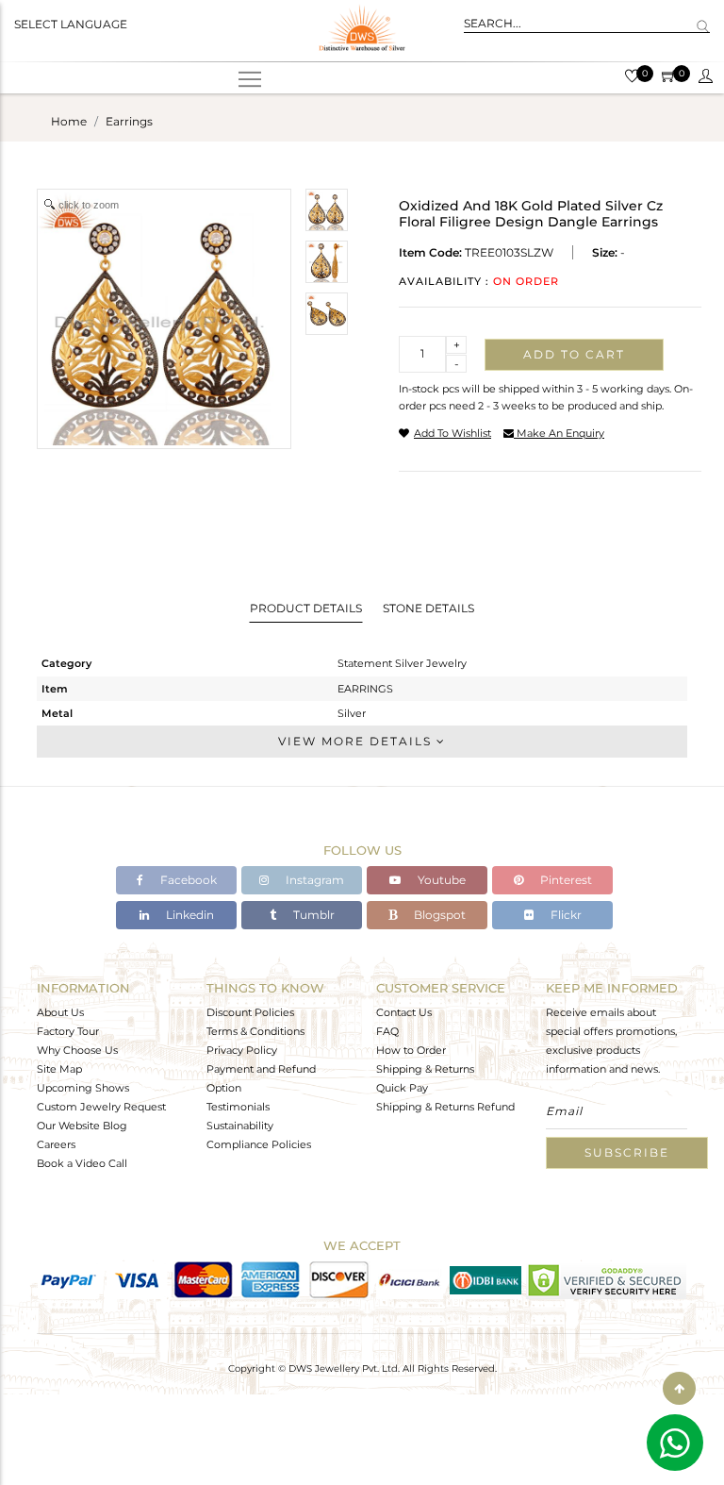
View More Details (357, 741)
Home (69, 121)
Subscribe (626, 1152)
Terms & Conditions (255, 1031)
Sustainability (239, 1125)
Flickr (565, 915)
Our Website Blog (82, 1125)
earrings (129, 121)
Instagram (313, 880)
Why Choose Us (77, 1050)
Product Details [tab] (306, 608)
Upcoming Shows (83, 1087)
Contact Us (404, 1012)
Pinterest (564, 880)
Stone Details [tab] (428, 608)
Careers (56, 1144)
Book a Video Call (82, 1163)
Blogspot (438, 915)
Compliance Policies (258, 1144)
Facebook (187, 880)
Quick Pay (402, 1087)
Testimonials (238, 1106)
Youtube (440, 880)
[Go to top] (679, 1388)
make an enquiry (559, 433)
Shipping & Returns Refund (445, 1106)
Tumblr (312, 915)
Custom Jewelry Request (101, 1106)
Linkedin (188, 915)
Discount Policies (250, 1012)
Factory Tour (68, 1031)
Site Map (59, 1069)
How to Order (411, 1050)
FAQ (387, 1031)
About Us (60, 1012)
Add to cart (574, 354)
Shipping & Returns (425, 1069)
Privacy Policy (241, 1050)
